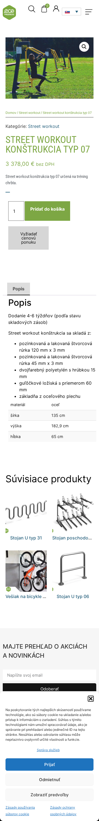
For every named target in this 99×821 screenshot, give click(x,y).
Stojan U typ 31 (26, 538)
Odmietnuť (49, 779)
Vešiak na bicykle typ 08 (31, 596)
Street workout (29, 113)
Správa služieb (48, 750)
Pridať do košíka (47, 209)
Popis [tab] (18, 288)
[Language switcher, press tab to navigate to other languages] (71, 11)
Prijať (49, 764)
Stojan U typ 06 (73, 596)
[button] (91, 698)
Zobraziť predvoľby (50, 794)
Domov (11, 113)
